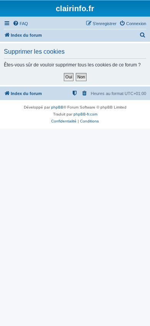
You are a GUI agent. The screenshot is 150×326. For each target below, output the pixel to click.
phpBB (57, 107)
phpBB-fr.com (85, 114)
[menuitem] (20, 23)
